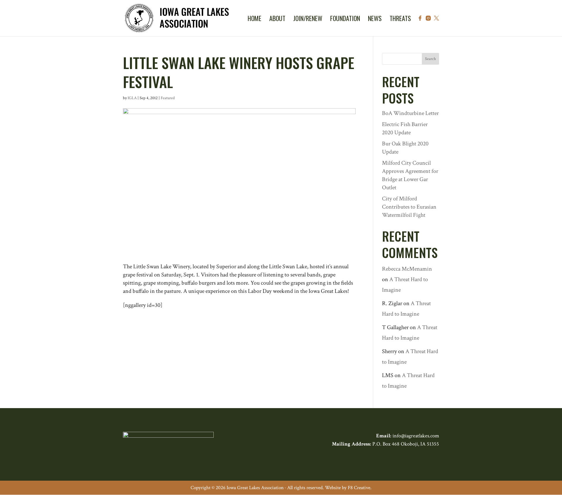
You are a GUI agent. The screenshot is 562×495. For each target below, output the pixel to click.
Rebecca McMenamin (407, 269)
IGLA (132, 98)
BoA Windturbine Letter (410, 113)
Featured (168, 98)
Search (430, 58)
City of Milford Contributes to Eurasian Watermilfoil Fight (409, 207)
